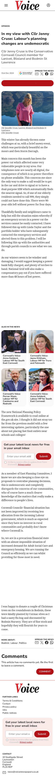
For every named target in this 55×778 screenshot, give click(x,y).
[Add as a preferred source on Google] (25, 73)
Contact (6, 703)
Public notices (9, 712)
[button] (6, 5)
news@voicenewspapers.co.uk (23, 772)
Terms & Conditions (12, 700)
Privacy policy (9, 706)
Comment (45, 671)
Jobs (4, 709)
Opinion (5, 26)
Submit (43, 456)
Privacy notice (24, 464)
